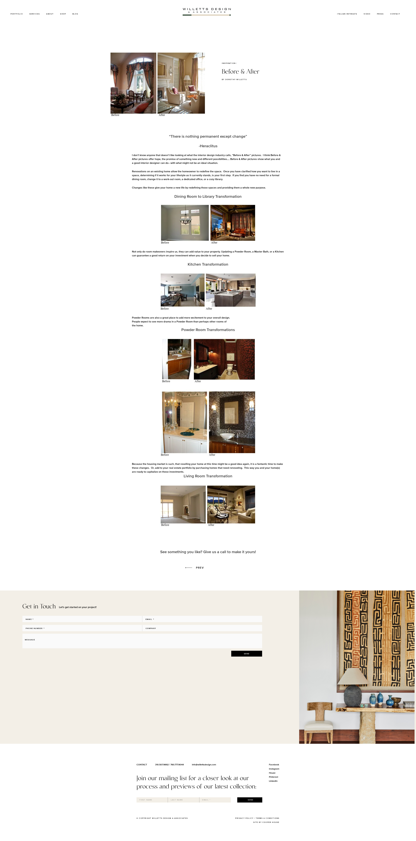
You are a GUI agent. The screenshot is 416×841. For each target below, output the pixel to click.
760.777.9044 (177, 765)
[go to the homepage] (207, 14)
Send (247, 654)
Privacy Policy (244, 818)
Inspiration (229, 63)
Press (380, 14)
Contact (395, 14)
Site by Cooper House (266, 822)
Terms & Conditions (268, 818)
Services (34, 14)
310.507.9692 (162, 765)
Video (367, 14)
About (50, 14)
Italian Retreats (347, 14)
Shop (63, 14)
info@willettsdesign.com (204, 765)
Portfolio (17, 14)
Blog (75, 14)
